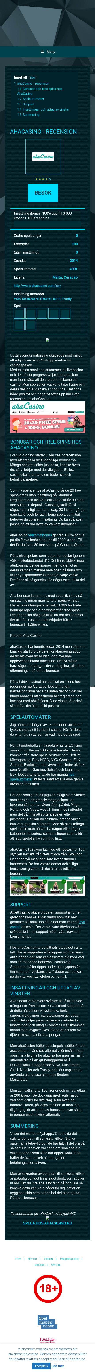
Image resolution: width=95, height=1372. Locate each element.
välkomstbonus (40, 535)
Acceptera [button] (41, 1366)
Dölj (32, 77)
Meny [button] (51, 52)
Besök (43, 193)
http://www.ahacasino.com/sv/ (37, 286)
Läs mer (57, 1366)
